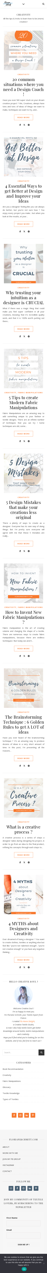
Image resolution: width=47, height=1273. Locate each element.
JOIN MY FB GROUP (12, 1159)
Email (9, 1230)
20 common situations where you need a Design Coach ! (23, 86)
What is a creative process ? (24, 829)
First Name (12, 1217)
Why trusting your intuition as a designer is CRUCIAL (23, 297)
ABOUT (6, 1147)
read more (23, 117)
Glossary (7, 1087)
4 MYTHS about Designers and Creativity (23, 928)
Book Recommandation (13, 1069)
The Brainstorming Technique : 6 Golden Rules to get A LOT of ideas (23, 724)
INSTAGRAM (8, 1165)
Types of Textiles (11, 1099)
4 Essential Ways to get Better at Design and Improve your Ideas (24, 193)
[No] (43, 1263)
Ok (24, 1269)
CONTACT (7, 1171)
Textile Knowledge (11, 1093)
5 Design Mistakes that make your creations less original (23, 509)
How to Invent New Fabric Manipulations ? (23, 617)
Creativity (24, 74)
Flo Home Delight (27, 1021)
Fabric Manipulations (30, 393)
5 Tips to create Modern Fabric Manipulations (23, 402)
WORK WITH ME (10, 1153)
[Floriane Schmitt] (8, 4)
